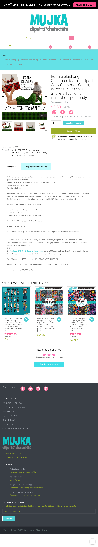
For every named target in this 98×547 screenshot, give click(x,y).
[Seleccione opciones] (26, 319)
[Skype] (80, 387)
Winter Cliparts (28, 155)
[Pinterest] (46, 388)
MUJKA (29, 530)
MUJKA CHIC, (41, 153)
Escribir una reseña (49, 364)
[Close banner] (95, 5)
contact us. (17, 275)
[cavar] (83, 387)
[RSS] (57, 387)
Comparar (56, 116)
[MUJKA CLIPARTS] (49, 22)
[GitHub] (54, 387)
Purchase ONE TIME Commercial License (26, 251)
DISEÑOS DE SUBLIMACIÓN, (23, 153)
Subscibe (8, 519)
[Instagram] (38, 388)
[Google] (51, 387)
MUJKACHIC (16, 147)
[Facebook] (62, 112)
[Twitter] (71, 112)
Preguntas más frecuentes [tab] (36, 166)
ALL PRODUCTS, (18, 150)
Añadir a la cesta (73, 123)
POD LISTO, (16, 155)
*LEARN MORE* (85, 4)
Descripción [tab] (11, 166)
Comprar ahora (73, 131)
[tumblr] (67, 387)
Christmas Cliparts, (33, 150)
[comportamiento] (86, 387)
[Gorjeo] (30, 388)
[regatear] (70, 387)
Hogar (4, 55)
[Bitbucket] (64, 387)
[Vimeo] (73, 387)
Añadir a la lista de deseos (77, 116)
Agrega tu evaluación (59, 102)
